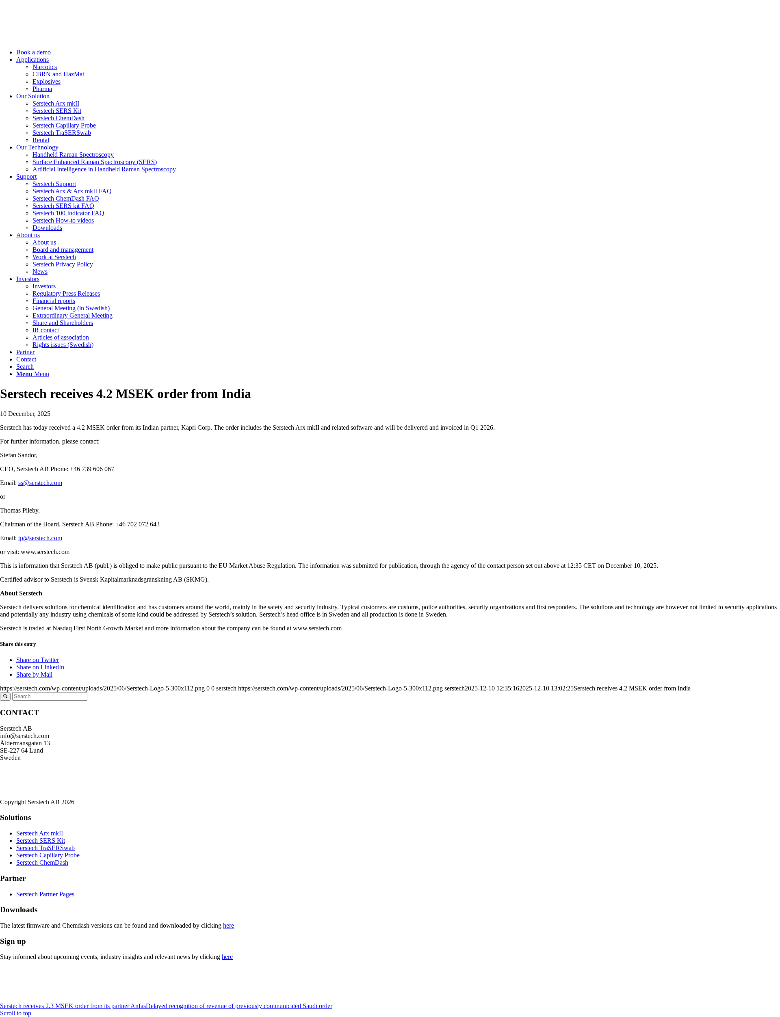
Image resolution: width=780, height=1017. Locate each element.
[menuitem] (398, 52)
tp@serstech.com (40, 537)
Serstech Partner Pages (45, 894)
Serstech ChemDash (42, 862)
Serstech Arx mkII (39, 833)
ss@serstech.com (40, 482)
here (228, 925)
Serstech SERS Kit (40, 840)
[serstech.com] (61, 38)
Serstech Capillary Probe (48, 855)
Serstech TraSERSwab (45, 847)
